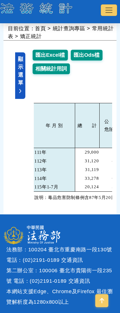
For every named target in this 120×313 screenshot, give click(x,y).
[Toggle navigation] (109, 10)
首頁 (40, 28)
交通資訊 (72, 260)
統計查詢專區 (69, 28)
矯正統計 (31, 36)
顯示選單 (20, 71)
